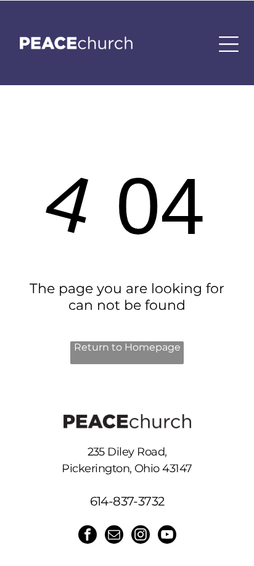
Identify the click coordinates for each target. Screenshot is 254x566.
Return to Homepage (127, 347)
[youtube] (167, 536)
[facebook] (87, 536)
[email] (114, 536)
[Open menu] (229, 44)
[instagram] (140, 536)
